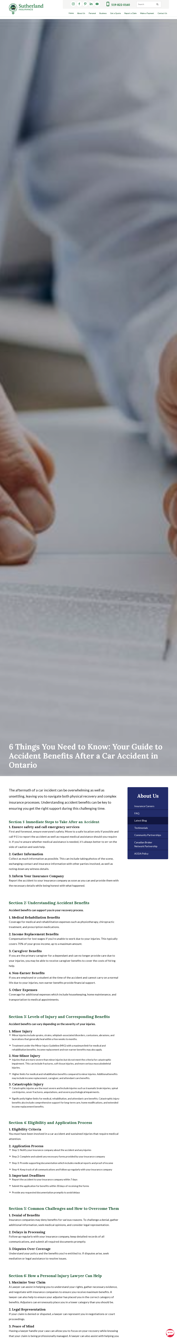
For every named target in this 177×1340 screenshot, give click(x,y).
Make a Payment (147, 13)
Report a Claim (130, 13)
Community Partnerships (147, 835)
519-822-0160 (120, 4)
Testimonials (141, 827)
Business (103, 13)
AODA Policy (141, 853)
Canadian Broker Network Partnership (145, 844)
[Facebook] (79, 4)
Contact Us (162, 13)
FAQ (136, 813)
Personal (92, 13)
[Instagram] (73, 4)
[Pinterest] (85, 4)
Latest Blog (140, 820)
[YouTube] (97, 4)
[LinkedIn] (91, 4)
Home (71, 13)
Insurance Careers (144, 806)
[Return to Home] (26, 8)
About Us (81, 13)
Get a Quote (115, 13)
